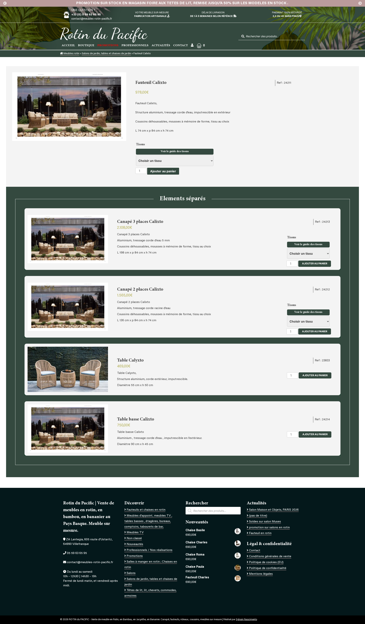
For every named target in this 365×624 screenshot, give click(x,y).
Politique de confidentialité (267, 568)
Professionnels (134, 45)
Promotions (135, 556)
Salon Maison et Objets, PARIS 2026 (274, 509)
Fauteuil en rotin (260, 533)
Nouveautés (135, 544)
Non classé (134, 538)
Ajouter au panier (163, 171)
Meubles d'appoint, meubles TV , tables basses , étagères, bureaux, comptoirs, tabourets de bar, (148, 521)
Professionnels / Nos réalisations (149, 550)
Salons (131, 573)
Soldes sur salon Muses (265, 521)
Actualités (161, 45)
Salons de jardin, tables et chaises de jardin (106, 53)
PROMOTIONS (107, 45)
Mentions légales (261, 574)
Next (360, 3)
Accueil (68, 45)
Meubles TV (135, 532)
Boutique (86, 45)
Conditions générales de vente (270, 556)
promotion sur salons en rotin (269, 527)
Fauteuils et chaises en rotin (146, 509)
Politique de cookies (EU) (266, 562)
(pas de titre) (258, 515)
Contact (180, 45)
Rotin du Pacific (103, 33)
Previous (5, 3)
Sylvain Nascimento (246, 619)
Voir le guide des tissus (175, 151)
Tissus (141, 144)
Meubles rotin (71, 53)
